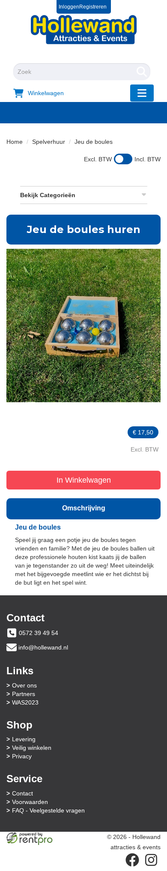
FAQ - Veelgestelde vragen (48, 810)
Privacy (22, 756)
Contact (22, 793)
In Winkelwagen (84, 480)
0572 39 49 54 (38, 632)
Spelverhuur (48, 141)
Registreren (93, 6)
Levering (24, 739)
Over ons (24, 685)
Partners (23, 693)
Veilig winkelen (31, 747)
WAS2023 (25, 702)
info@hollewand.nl (43, 647)
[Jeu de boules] (83, 325)
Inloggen (69, 6)
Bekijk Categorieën (47, 195)
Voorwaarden (30, 801)
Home (14, 141)
